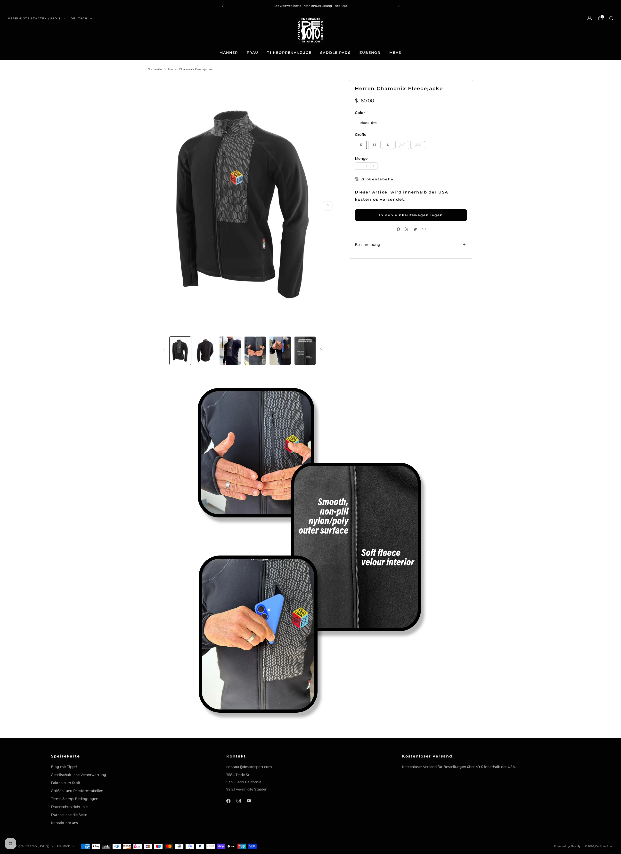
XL (402, 144)
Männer (229, 52)
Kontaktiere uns (64, 823)
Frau (252, 52)
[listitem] (310, 6)
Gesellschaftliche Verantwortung (78, 775)
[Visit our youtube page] (249, 801)
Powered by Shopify (567, 846)
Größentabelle (377, 179)
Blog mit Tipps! (64, 767)
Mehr (395, 52)
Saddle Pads (335, 52)
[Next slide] (328, 206)
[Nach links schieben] (163, 350)
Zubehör (370, 52)
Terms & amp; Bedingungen (74, 799)
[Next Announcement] (399, 6)
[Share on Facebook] (398, 229)
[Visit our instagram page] (239, 801)
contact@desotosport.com (249, 767)
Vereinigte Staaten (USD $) (35, 18)
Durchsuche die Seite (69, 815)
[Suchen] (611, 18)
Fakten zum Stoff (65, 783)
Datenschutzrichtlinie (69, 807)
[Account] (589, 18)
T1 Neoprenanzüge (289, 52)
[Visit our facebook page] (228, 801)
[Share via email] (423, 229)
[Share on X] (406, 229)
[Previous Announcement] (222, 6)
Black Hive (368, 123)
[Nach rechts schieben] (321, 350)
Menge (361, 158)
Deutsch (79, 18)
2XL (418, 144)
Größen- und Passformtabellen (77, 791)
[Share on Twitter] (415, 229)
